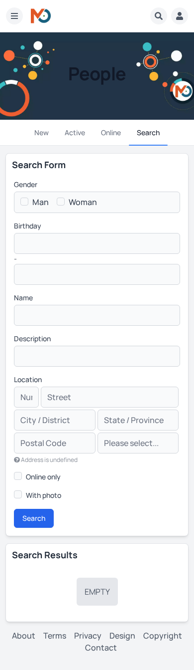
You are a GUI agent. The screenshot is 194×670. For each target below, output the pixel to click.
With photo (43, 495)
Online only (43, 476)
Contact (101, 647)
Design (122, 635)
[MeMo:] (41, 16)
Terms (54, 635)
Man (40, 202)
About (23, 635)
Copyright (162, 635)
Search (33, 518)
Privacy (87, 635)
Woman (83, 202)
